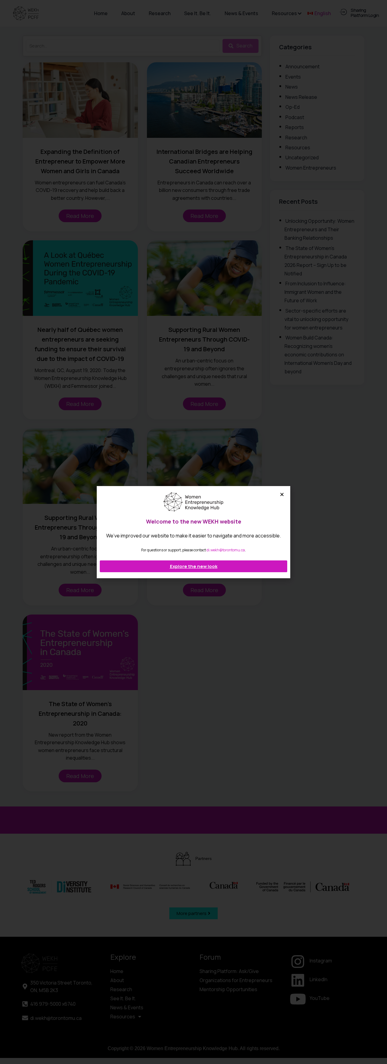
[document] (193, 532)
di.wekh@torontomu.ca (226, 550)
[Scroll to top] (377, 1047)
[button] (282, 494)
